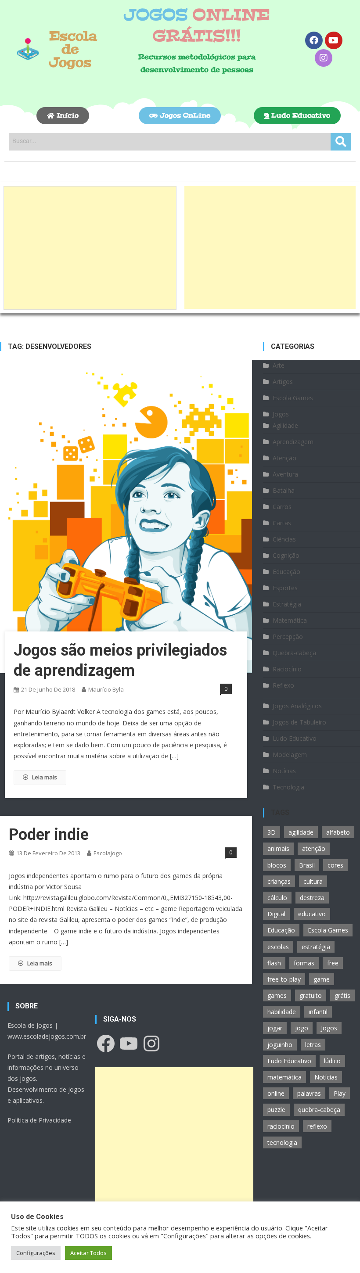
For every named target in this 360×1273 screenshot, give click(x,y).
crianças (279, 881)
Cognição (286, 555)
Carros (282, 506)
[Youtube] (333, 40)
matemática (284, 1077)
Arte (278, 365)
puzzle (276, 1109)
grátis (342, 995)
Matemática (290, 620)
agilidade (300, 832)
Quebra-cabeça (294, 653)
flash (274, 963)
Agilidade (285, 425)
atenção (313, 848)
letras (313, 1044)
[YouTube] (128, 1043)
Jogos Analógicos (297, 706)
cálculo (277, 897)
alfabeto (338, 832)
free (332, 963)
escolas (278, 947)
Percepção (288, 636)
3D (271, 832)
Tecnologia (288, 787)
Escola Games (293, 398)
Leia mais (44, 777)
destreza (312, 897)
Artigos (283, 381)
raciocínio (281, 1126)
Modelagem (290, 754)
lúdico (332, 1061)
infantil (318, 1012)
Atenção (284, 458)
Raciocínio (287, 669)
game (321, 979)
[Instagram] (323, 58)
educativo (312, 914)
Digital (276, 914)
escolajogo (108, 853)
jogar (274, 1028)
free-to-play (284, 979)
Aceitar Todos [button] (88, 1253)
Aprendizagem (293, 441)
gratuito (310, 995)
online (275, 1093)
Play (340, 1093)
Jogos (281, 414)
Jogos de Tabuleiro (299, 722)
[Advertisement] (90, 247)
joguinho (279, 1044)
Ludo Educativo (295, 738)
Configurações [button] (35, 1253)
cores (335, 865)
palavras (309, 1093)
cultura (313, 881)
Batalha (284, 490)
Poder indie (49, 834)
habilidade (281, 1012)
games (277, 995)
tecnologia (282, 1142)
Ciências (284, 539)
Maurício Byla (106, 689)
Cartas (282, 523)
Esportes (285, 588)
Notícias (284, 771)
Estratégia (287, 604)
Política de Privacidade (39, 1120)
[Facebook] (314, 40)
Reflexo (283, 685)
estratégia (316, 947)
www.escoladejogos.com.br (46, 1036)
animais (278, 848)
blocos (276, 865)
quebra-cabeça (319, 1109)
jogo (301, 1028)
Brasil (307, 865)
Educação (286, 571)
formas (304, 963)
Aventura (285, 474)
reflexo (317, 1126)
